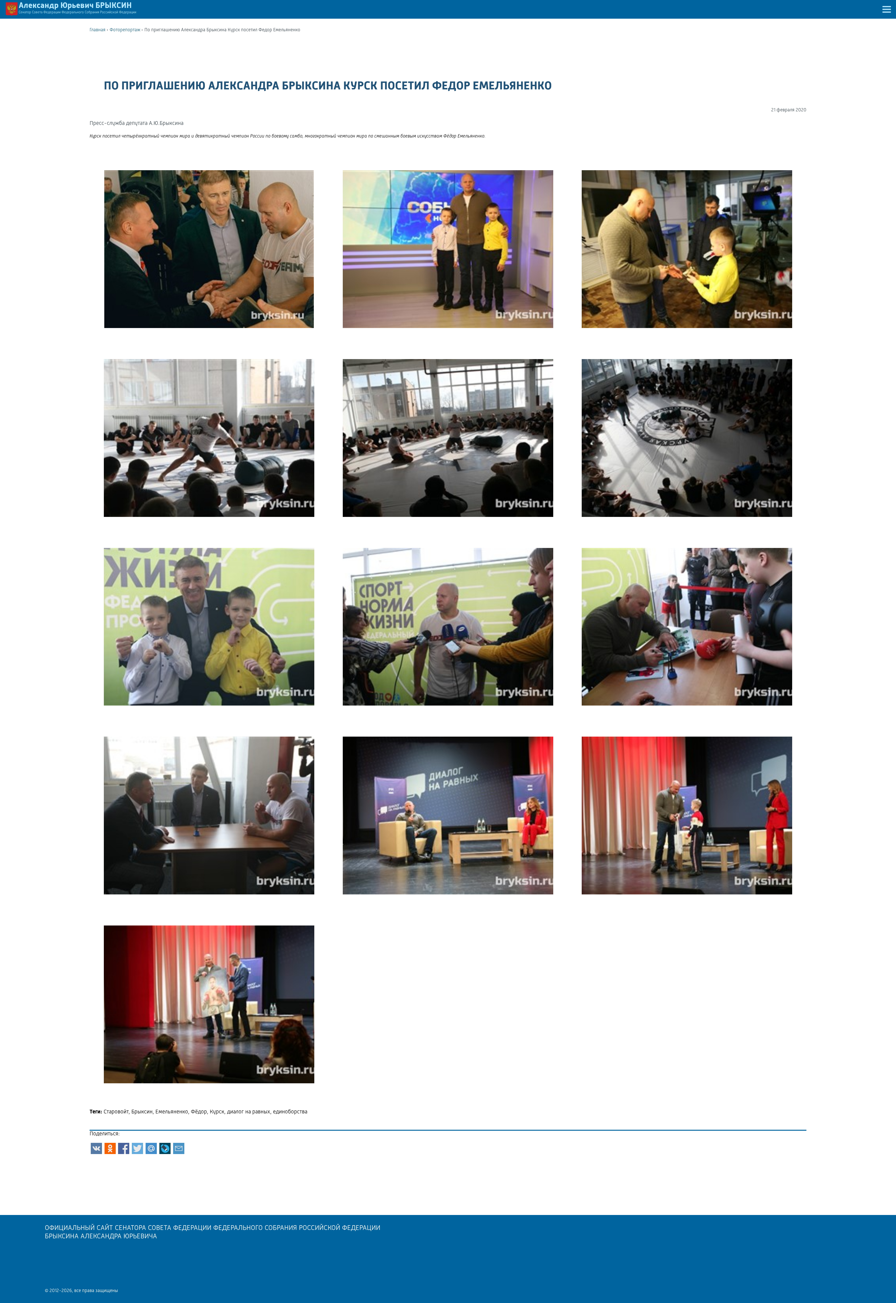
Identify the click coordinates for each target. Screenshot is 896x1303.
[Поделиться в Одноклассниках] (110, 1148)
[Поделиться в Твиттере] (137, 1148)
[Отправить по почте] (178, 1148)
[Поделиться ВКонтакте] (96, 1148)
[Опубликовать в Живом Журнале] (165, 1148)
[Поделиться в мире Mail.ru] (151, 1148)
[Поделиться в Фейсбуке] (123, 1148)
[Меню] (886, 9)
